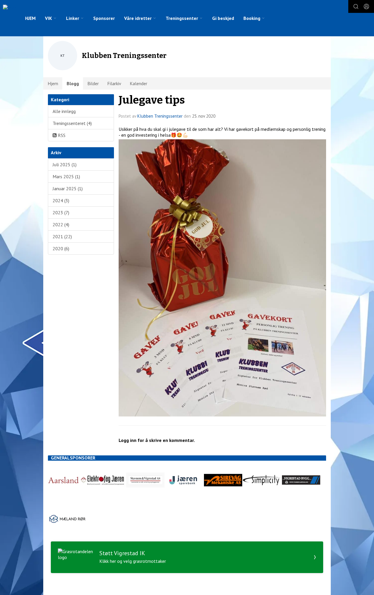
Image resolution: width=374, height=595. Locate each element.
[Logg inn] (366, 6)
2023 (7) (61, 212)
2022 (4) (61, 224)
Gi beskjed (223, 18)
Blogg (73, 83)
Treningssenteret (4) (72, 123)
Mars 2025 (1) (66, 176)
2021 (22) (62, 236)
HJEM (30, 18)
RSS (61, 135)
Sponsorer (104, 18)
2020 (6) (61, 248)
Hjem (53, 83)
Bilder (93, 83)
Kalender (138, 83)
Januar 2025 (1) (68, 188)
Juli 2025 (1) (65, 164)
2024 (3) (61, 200)
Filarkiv (114, 83)
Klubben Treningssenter (160, 116)
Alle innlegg (64, 111)
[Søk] (356, 6)
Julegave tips (152, 100)
